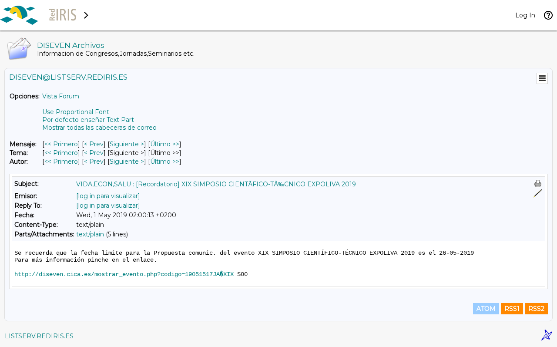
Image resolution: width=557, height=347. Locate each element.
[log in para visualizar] (108, 196)
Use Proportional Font (75, 112)
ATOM (486, 309)
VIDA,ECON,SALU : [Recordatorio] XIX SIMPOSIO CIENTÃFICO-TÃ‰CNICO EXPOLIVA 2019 (216, 184)
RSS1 (512, 309)
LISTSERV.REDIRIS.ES (39, 336)
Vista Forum (60, 96)
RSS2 (536, 309)
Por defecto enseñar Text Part (88, 120)
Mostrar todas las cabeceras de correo (99, 127)
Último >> (164, 144)
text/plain (90, 234)
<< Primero (61, 144)
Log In (525, 15)
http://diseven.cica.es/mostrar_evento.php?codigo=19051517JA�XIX (124, 274)
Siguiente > (127, 144)
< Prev (94, 144)
